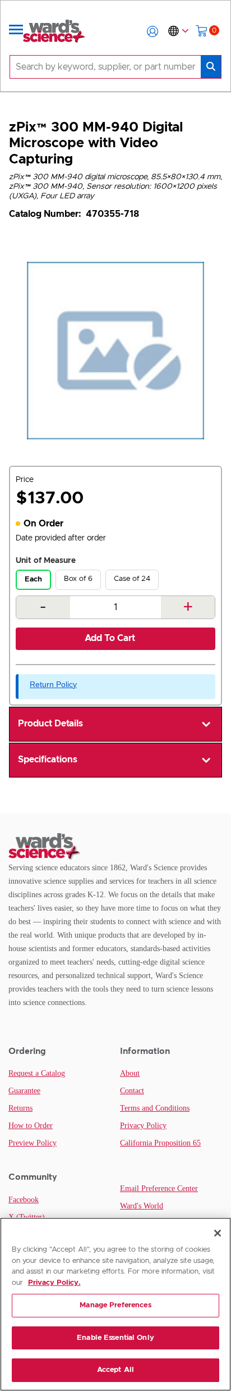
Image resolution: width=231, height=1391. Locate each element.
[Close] (217, 1233)
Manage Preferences (115, 1305)
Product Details (50, 723)
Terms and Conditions (155, 1108)
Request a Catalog (36, 1073)
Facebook (23, 1199)
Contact (132, 1091)
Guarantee (24, 1091)
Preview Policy (32, 1143)
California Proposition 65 (160, 1143)
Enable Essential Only (115, 1338)
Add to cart (110, 638)
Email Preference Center (159, 1188)
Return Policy (53, 684)
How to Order (30, 1125)
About (130, 1073)
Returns (20, 1108)
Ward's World (141, 1206)
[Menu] (16, 31)
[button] (152, 31)
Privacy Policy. (54, 1283)
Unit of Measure (46, 561)
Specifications (47, 759)
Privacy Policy (143, 1125)
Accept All (115, 1370)
